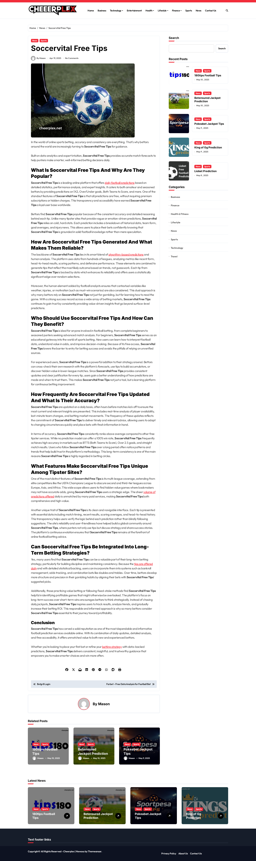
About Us (183, 853)
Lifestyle (162, 10)
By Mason (41, 58)
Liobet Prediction (205, 171)
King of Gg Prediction (208, 147)
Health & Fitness (179, 213)
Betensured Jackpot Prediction (98, 816)
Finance (176, 10)
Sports (188, 10)
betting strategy (112, 647)
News (198, 10)
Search (174, 38)
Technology (115, 10)
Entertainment (134, 10)
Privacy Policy (168, 853)
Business (102, 10)
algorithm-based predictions (126, 254)
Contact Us (210, 10)
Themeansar (94, 851)
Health (148, 10)
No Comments (71, 58)
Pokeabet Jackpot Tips (209, 123)
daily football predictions (119, 183)
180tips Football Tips (207, 75)
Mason (104, 704)
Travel (174, 256)
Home (91, 10)
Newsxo (80, 851)
